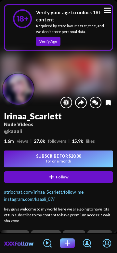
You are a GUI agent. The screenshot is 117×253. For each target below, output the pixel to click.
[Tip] (66, 102)
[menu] (107, 10)
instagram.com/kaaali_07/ (29, 199)
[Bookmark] (108, 102)
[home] (19, 243)
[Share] (81, 102)
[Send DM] (95, 102)
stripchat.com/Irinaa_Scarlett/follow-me (44, 192)
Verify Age (48, 41)
